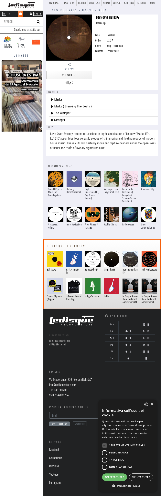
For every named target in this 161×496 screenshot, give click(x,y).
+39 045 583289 (58, 390)
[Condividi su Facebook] (69, 64)
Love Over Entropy (107, 17)
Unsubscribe (80, 423)
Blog (132, 3)
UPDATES (21, 55)
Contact (153, 3)
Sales (98, 3)
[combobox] (146, 404)
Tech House (117, 45)
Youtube (54, 474)
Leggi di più (130, 437)
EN (8, 13)
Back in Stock (69, 3)
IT (4, 13)
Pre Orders (82, 3)
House (88, 10)
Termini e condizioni (59, 423)
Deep (103, 10)
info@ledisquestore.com (62, 385)
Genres (91, 3)
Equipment (117, 3)
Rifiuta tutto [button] (141, 477)
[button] (127, 485)
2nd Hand (106, 3)
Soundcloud (55, 458)
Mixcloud (54, 466)
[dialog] (127, 446)
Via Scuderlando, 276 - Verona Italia (68, 379)
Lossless (111, 35)
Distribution (141, 3)
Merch (126, 3)
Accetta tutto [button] (114, 477)
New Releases (54, 3)
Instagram (55, 483)
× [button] (151, 404)
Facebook (54, 450)
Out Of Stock (69, 69)
